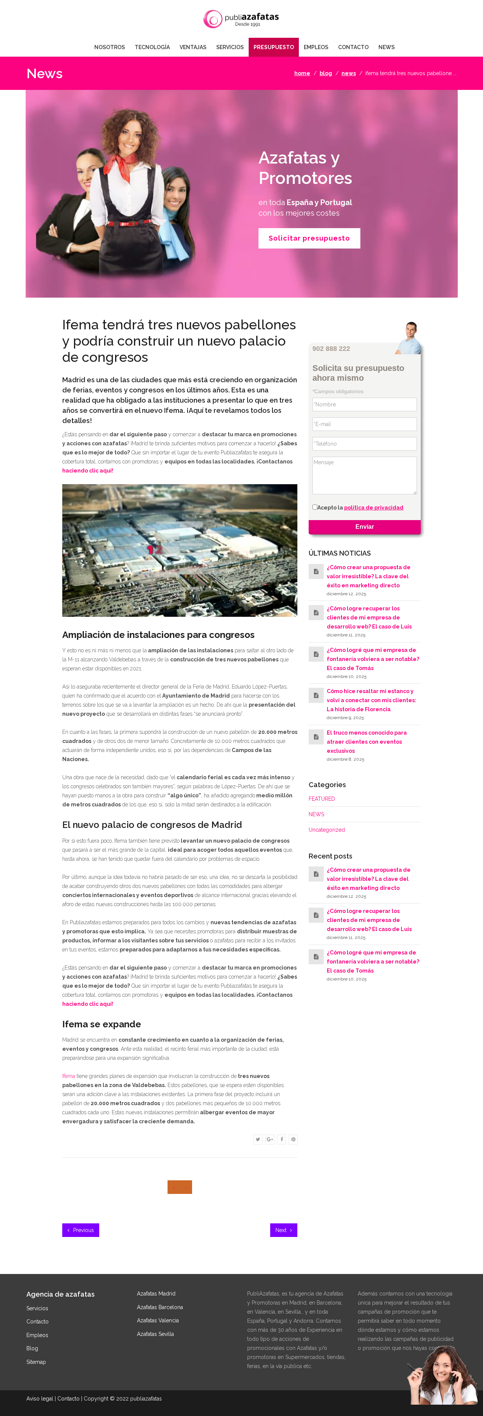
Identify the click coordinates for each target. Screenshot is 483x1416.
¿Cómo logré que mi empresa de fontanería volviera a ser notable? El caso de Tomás (373, 659)
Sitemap (36, 1362)
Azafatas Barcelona (160, 1307)
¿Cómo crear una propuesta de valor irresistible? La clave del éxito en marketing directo (369, 576)
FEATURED (322, 799)
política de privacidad (373, 508)
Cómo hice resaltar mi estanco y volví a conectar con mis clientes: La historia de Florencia (371, 700)
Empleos (37, 1335)
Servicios (37, 1308)
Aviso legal (39, 1399)
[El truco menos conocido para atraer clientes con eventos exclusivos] (316, 737)
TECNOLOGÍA (152, 47)
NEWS (386, 47)
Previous (83, 1230)
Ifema (68, 1076)
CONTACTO (353, 47)
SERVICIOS (230, 47)
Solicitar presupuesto (309, 238)
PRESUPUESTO (274, 47)
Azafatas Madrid (156, 1294)
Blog (32, 1348)
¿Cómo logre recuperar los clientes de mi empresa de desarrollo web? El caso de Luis (369, 618)
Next (281, 1230)
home (302, 73)
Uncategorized (327, 830)
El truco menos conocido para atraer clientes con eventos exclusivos (367, 742)
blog (326, 73)
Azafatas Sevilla (155, 1334)
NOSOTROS (109, 47)
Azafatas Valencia (158, 1320)
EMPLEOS (316, 47)
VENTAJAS (193, 47)
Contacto (37, 1322)
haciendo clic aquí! (87, 471)
